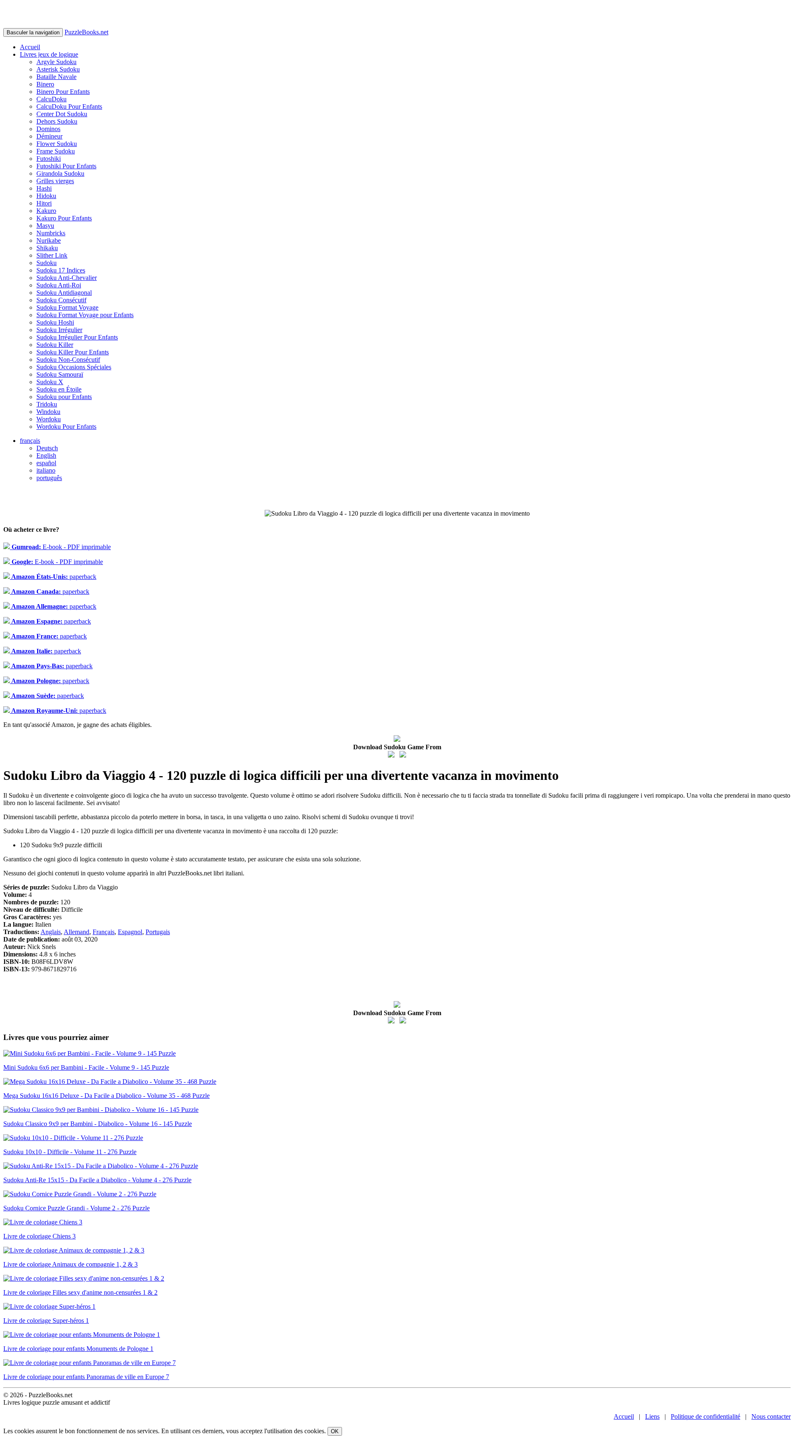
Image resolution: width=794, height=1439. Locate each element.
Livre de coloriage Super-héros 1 (46, 1320)
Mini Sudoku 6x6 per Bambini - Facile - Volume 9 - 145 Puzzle (86, 1067)
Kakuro (46, 210)
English (46, 455)
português (49, 477)
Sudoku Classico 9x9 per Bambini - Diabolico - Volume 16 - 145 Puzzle (97, 1123)
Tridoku (46, 404)
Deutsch (47, 448)
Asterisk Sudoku (58, 69)
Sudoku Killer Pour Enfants (72, 352)
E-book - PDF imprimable (60, 546)
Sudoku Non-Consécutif (68, 359)
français (30, 440)
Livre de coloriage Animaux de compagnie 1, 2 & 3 (70, 1264)
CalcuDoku (51, 99)
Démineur (49, 136)
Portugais (158, 931)
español (46, 462)
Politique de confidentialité (705, 1416)
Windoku (48, 411)
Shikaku (47, 247)
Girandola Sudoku (60, 173)
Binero (45, 84)
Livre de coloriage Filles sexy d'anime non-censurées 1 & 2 (80, 1292)
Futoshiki (48, 158)
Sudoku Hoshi (55, 322)
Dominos (48, 128)
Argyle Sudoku (56, 61)
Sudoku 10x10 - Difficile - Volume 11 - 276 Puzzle (69, 1151)
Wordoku (48, 419)
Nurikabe (48, 240)
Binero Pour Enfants (63, 91)
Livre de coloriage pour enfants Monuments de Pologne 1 (78, 1348)
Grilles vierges (55, 180)
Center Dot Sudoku (61, 113)
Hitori (44, 203)
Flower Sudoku (56, 143)
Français (104, 931)
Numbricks (50, 233)
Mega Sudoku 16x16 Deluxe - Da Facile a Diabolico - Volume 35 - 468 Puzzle (106, 1095)
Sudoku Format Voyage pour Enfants (85, 314)
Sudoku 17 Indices (60, 270)
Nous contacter (771, 1416)
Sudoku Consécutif (61, 300)
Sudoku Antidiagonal (64, 292)
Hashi (44, 188)
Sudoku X (49, 381)
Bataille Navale (56, 76)
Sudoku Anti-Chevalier (66, 277)
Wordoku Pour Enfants (66, 426)
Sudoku (46, 262)
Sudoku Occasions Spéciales (73, 367)
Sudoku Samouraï (59, 374)
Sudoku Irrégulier (59, 329)
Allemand (76, 931)
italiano (45, 470)
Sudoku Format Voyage (67, 307)
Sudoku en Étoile (58, 389)
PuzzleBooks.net (86, 32)
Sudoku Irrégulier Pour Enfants (77, 337)
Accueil (30, 46)
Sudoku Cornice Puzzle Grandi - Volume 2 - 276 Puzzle (76, 1208)
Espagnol (130, 931)
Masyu (45, 225)
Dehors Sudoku (56, 121)
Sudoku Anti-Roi (58, 285)
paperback (53, 576)
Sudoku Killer (54, 344)
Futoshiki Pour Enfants (66, 166)
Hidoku (46, 195)
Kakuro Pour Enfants (64, 218)
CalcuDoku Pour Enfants (69, 106)
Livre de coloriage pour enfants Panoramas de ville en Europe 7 (86, 1376)
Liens (652, 1416)
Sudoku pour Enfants (64, 396)
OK (335, 1431)
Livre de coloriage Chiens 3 (39, 1236)
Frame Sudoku (55, 151)
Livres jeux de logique (49, 54)
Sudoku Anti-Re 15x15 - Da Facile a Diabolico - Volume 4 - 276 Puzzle (97, 1179)
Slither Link (51, 255)
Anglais (51, 931)
